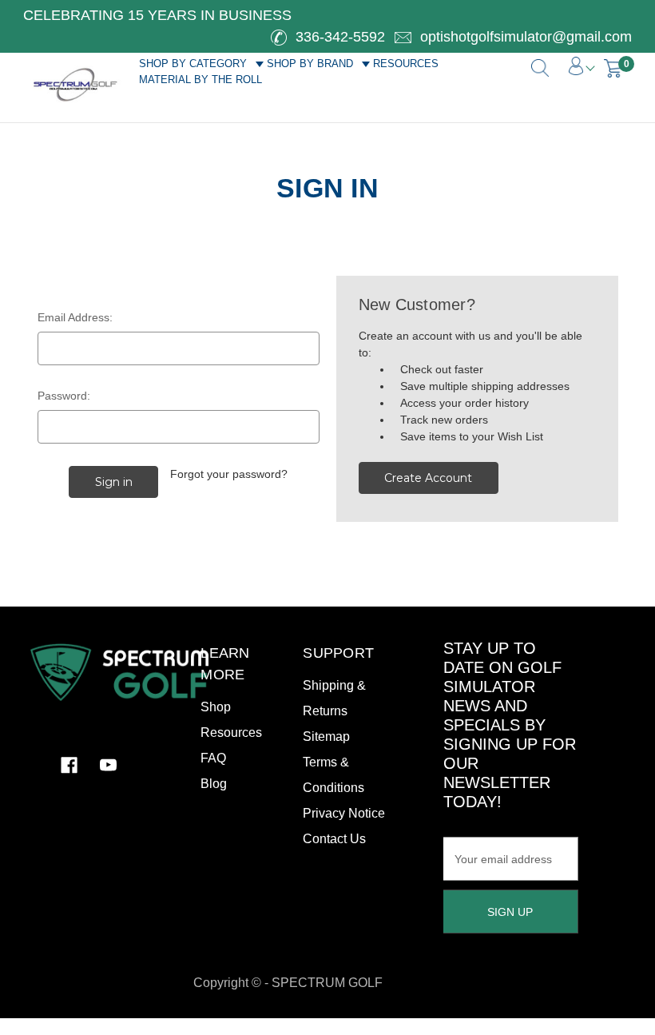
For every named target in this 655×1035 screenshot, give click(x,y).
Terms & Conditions (333, 774)
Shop (215, 707)
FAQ (213, 758)
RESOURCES (406, 64)
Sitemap (326, 736)
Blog (213, 783)
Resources (231, 732)
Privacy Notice (344, 813)
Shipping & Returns (334, 698)
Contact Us (334, 839)
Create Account (428, 478)
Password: (64, 395)
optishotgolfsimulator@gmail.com (524, 37)
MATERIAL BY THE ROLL (200, 80)
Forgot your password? (229, 474)
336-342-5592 (338, 37)
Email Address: (75, 317)
